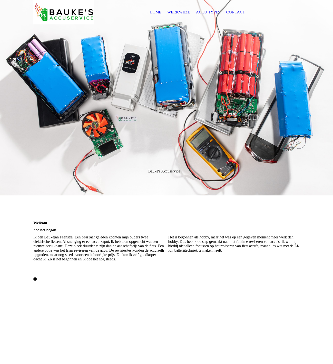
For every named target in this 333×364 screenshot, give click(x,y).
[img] (63, 12)
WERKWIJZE (178, 12)
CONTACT (235, 12)
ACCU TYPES (208, 12)
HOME (155, 12)
